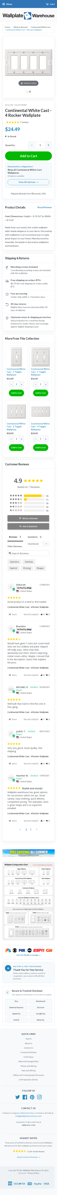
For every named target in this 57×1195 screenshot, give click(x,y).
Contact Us (28, 1048)
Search (29, 1038)
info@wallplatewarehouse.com (28, 1116)
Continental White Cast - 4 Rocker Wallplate (28, 607)
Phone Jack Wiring (28, 1066)
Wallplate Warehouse (32, 1170)
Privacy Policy (33, 1173)
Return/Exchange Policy (29, 1061)
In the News (29, 1057)
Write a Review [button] (30, 518)
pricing (27, 568)
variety (29, 561)
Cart (52, 4)
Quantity (10, 145)
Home (7, 27)
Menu (9, 4)
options (14, 561)
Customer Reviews (28, 1052)
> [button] (37, 829)
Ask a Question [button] (30, 526)
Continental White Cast (41, 27)
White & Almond (20, 27)
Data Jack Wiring (28, 1070)
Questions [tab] (33, 536)
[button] (42, 614)
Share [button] (14, 614)
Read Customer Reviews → (28, 1157)
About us (28, 1043)
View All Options (28, 182)
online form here (27, 1113)
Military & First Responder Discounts (28, 1075)
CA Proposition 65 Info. (28, 1079)
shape (40, 568)
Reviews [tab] (13, 536)
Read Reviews (45, 207)
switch (13, 568)
